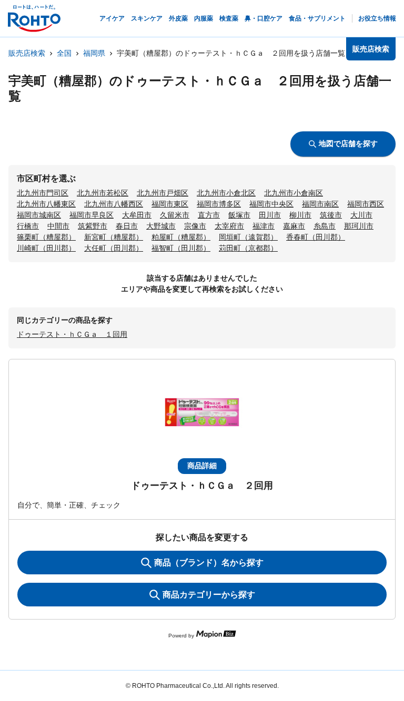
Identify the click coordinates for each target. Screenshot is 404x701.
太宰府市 (229, 226)
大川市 (361, 215)
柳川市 (300, 215)
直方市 (209, 215)
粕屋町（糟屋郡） (181, 237)
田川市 (270, 215)
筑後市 (331, 215)
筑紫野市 (92, 226)
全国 (64, 53)
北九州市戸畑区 (162, 193)
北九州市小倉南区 (293, 193)
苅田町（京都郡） (248, 248)
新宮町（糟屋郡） (113, 237)
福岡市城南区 (39, 215)
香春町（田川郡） (315, 237)
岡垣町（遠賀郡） (248, 237)
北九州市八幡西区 (113, 204)
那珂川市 (358, 226)
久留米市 (174, 215)
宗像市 (195, 226)
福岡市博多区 (219, 204)
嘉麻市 (294, 226)
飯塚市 (239, 215)
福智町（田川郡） (181, 248)
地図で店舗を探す (348, 143)
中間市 (58, 226)
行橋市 (28, 226)
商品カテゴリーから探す (209, 594)
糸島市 (325, 226)
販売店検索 (26, 53)
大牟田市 (137, 215)
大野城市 (161, 226)
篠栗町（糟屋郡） (46, 237)
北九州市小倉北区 (226, 193)
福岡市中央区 (271, 204)
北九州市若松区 (102, 193)
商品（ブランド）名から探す (209, 562)
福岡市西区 (365, 204)
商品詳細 (202, 465)
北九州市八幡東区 (46, 204)
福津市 (263, 226)
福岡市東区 (170, 204)
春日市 (127, 226)
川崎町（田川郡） (46, 248)
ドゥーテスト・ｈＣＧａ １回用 (72, 334)
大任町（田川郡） (113, 248)
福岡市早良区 (91, 215)
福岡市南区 (320, 204)
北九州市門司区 (42, 193)
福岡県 (94, 53)
